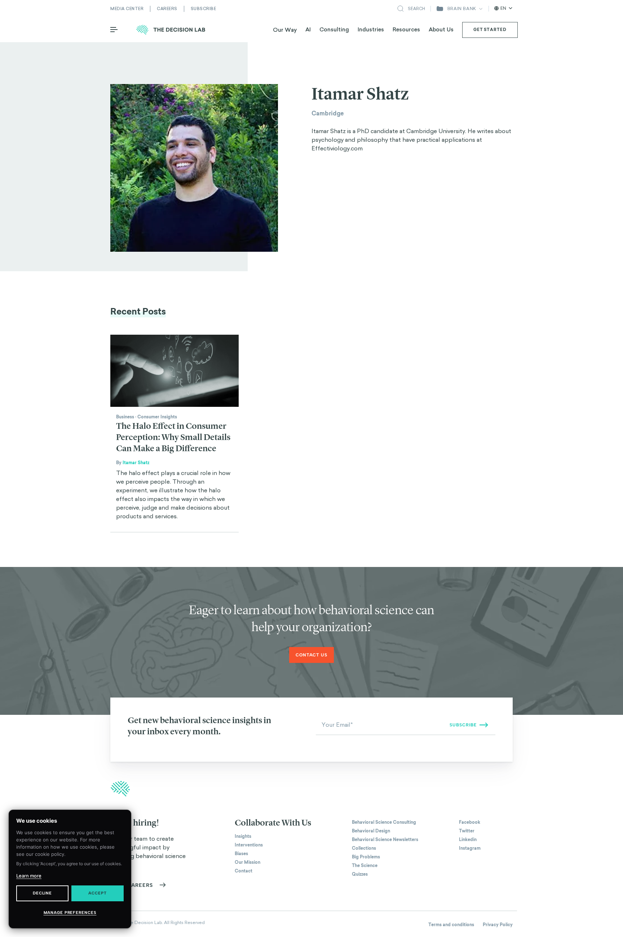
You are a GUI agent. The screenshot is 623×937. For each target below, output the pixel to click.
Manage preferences (70, 912)
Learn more (28, 876)
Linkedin (468, 839)
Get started (490, 29)
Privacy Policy (498, 924)
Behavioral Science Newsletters (385, 839)
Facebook (469, 822)
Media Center (126, 9)
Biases (241, 853)
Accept (97, 893)
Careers (167, 9)
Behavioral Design (371, 831)
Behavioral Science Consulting (384, 822)
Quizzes (360, 874)
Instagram (470, 848)
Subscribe (203, 9)
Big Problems (366, 857)
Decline (42, 893)
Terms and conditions (451, 924)
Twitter (466, 831)
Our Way (285, 30)
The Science (364, 865)
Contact (243, 871)
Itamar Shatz (136, 462)
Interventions (249, 845)
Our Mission (247, 862)
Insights (243, 836)
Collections (364, 848)
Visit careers (131, 885)
